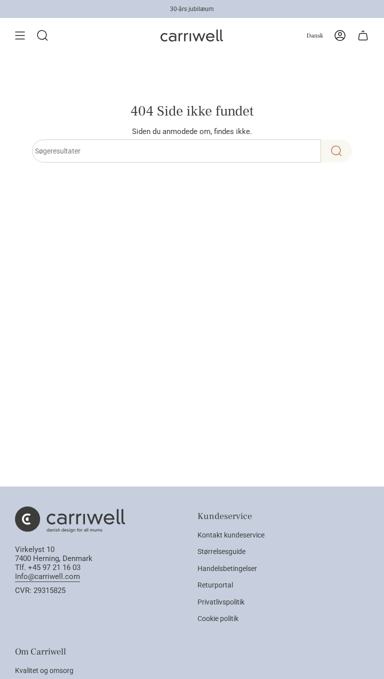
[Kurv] (363, 35)
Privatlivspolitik (221, 602)
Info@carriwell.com (47, 576)
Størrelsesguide (222, 552)
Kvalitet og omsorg (44, 670)
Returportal (215, 585)
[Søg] (336, 151)
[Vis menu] (20, 35)
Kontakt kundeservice (231, 535)
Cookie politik (218, 618)
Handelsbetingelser (227, 568)
